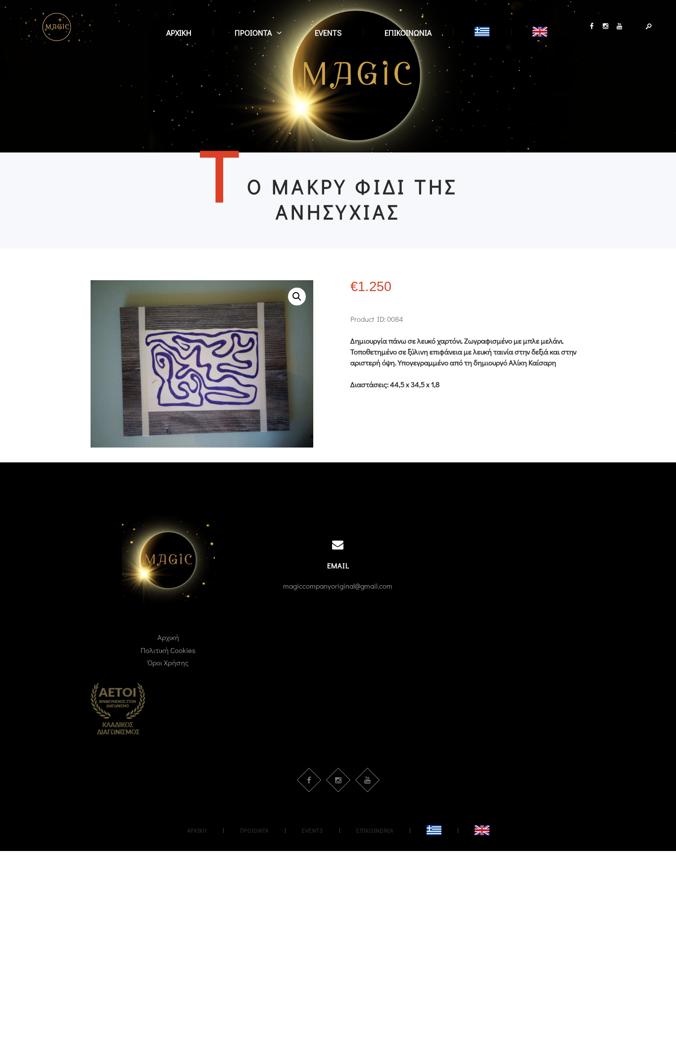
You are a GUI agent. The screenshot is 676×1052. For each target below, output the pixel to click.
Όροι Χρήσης (168, 662)
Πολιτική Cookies (168, 650)
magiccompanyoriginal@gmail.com (337, 586)
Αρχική (168, 637)
